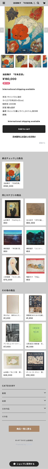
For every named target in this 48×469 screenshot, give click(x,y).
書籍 (4, 393)
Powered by (21, 444)
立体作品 (6, 409)
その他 (4, 416)
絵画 (4, 401)
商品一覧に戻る (24, 429)
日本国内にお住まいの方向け (24, 137)
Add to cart (24, 129)
